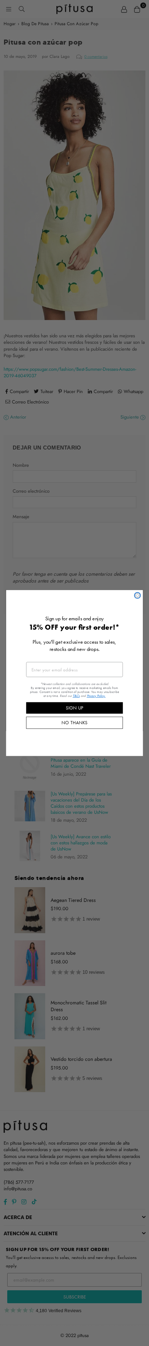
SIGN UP (74, 707)
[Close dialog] (138, 596)
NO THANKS (74, 722)
